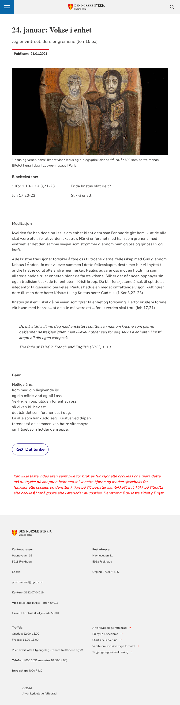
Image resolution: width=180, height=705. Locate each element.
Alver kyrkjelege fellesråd (39, 693)
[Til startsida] (38, 532)
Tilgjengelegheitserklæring (110, 652)
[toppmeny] (7, 7)
